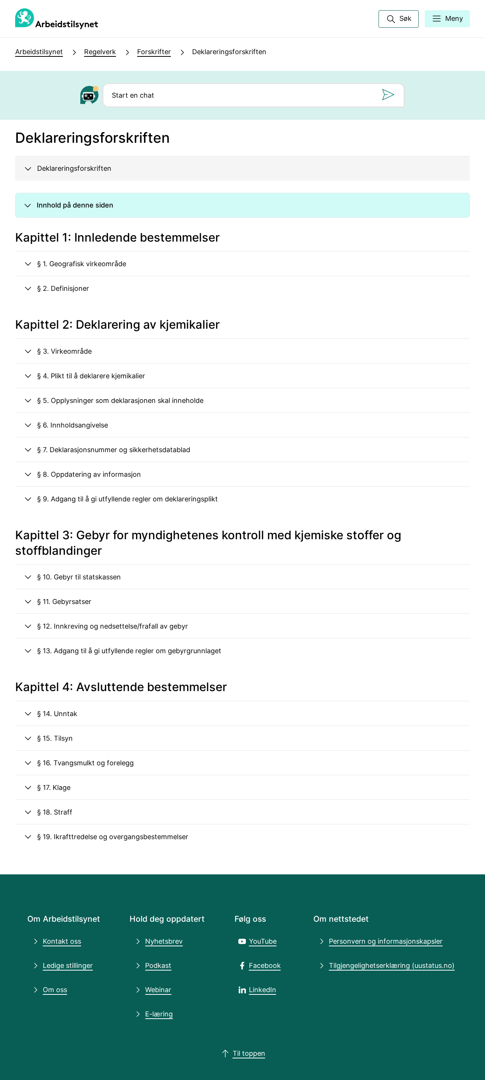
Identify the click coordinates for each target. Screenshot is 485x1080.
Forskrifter (154, 52)
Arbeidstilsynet (39, 52)
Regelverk (100, 52)
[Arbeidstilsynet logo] (56, 19)
